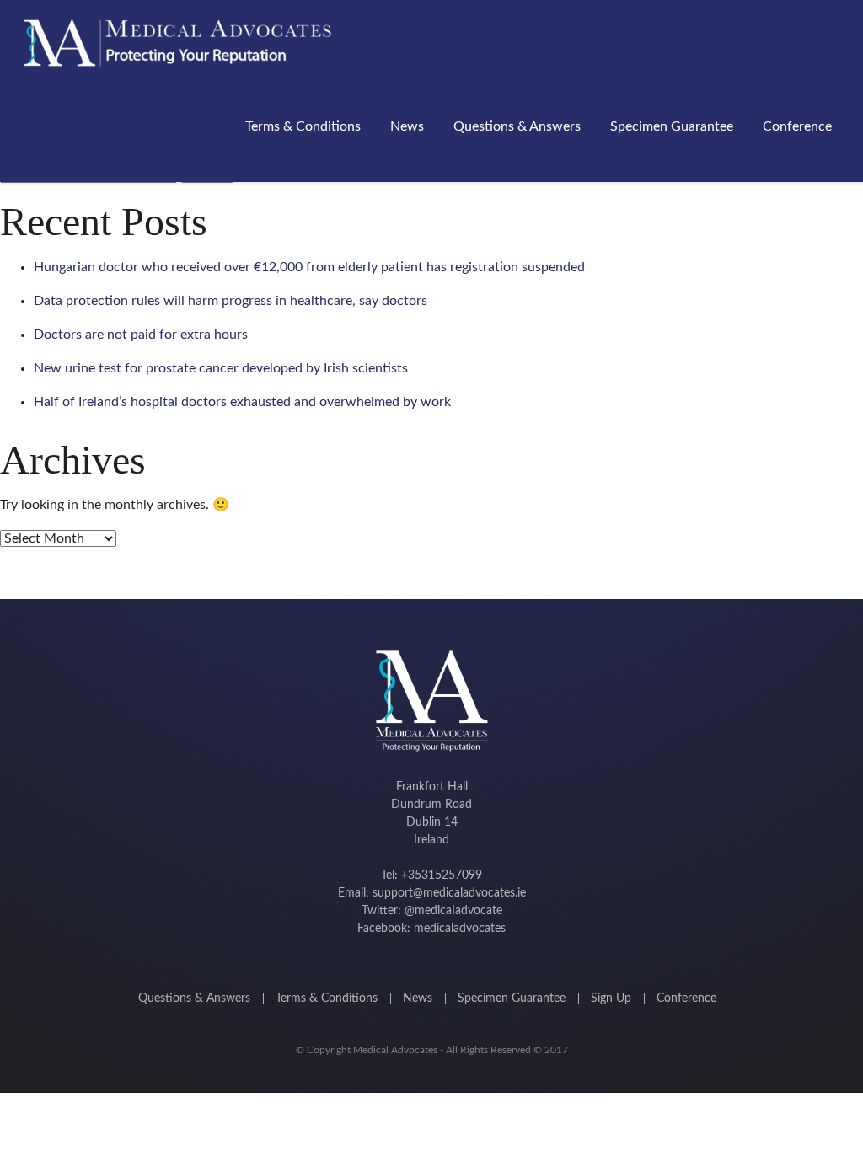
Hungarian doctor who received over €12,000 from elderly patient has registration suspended (309, 267)
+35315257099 (441, 875)
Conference (797, 126)
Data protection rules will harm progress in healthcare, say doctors (230, 301)
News (407, 126)
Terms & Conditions (303, 126)
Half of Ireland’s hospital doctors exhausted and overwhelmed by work (242, 402)
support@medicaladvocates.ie (449, 893)
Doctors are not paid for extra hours (141, 334)
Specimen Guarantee (671, 126)
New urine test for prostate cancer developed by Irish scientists (221, 368)
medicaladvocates (460, 928)
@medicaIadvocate (453, 911)
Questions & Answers (517, 126)
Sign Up (611, 998)
